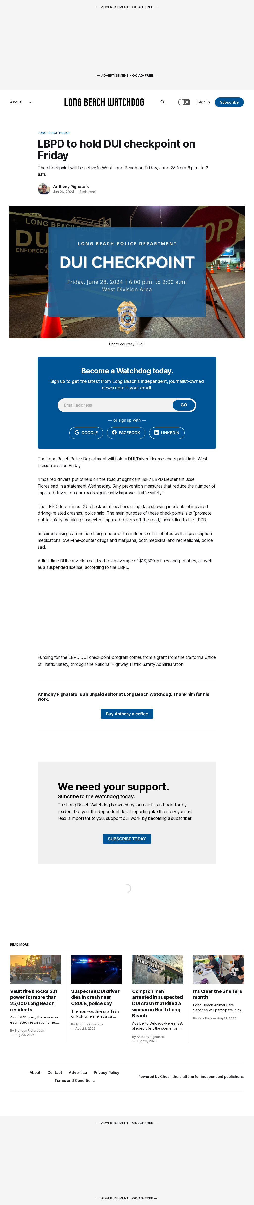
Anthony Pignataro (71, 186)
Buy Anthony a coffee (127, 713)
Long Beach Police (54, 132)
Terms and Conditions (74, 1080)
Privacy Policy (106, 1072)
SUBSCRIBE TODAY (127, 838)
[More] (30, 102)
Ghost (165, 1076)
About (15, 102)
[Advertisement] (127, 612)
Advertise (78, 1072)
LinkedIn (169, 432)
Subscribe (229, 102)
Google (89, 432)
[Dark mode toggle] (184, 102)
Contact (54, 1072)
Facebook (129, 432)
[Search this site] (163, 102)
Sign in (203, 102)
